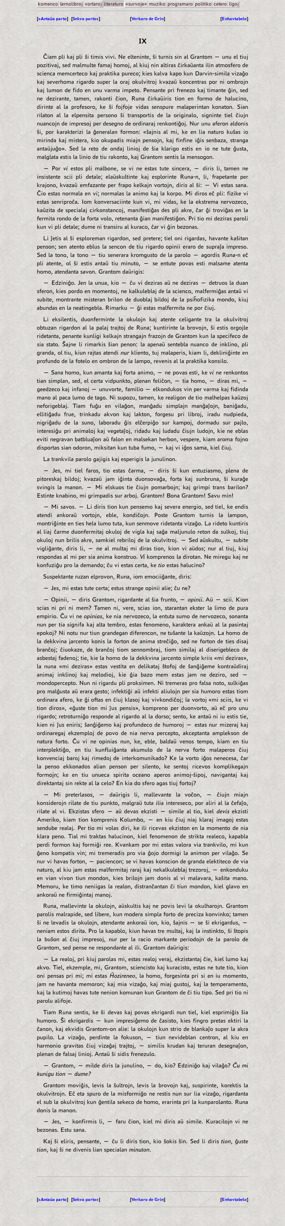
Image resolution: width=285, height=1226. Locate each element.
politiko (203, 4)
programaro (180, 4)
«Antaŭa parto (52, 18)
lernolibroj (71, 4)
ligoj (234, 4)
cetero (220, 4)
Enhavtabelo (234, 18)
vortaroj (93, 4)
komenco (48, 4)
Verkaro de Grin (147, 18)
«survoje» (136, 4)
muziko (157, 4)
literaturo (113, 4)
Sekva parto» (86, 18)
